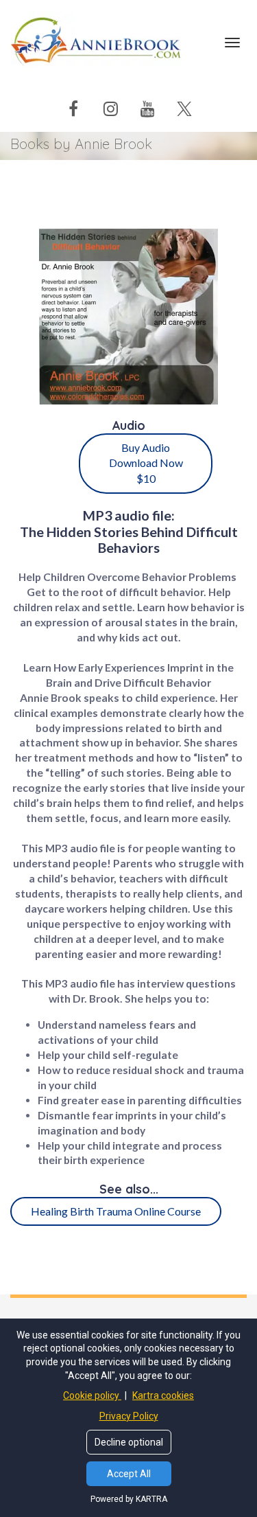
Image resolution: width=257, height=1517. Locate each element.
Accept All (129, 1473)
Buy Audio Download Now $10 (146, 463)
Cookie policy (92, 1395)
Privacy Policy (128, 1416)
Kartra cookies (163, 1395)
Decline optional (129, 1442)
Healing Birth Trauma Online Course (116, 1211)
